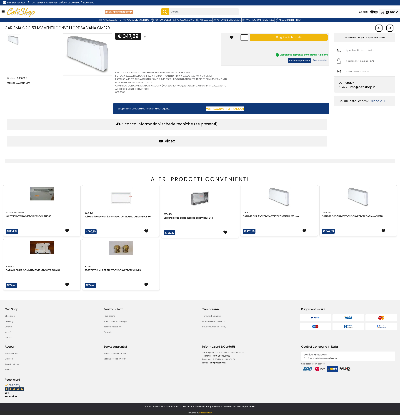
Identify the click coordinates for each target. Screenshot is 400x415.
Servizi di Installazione (115, 353)
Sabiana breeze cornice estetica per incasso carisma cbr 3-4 (118, 216)
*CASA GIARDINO (185, 19)
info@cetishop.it (16, 2)
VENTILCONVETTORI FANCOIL (225, 109)
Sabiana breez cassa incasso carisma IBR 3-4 (188, 217)
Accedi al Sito (11, 353)
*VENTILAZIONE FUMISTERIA (259, 19)
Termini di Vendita (211, 315)
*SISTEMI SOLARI (162, 19)
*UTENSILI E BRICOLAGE (228, 19)
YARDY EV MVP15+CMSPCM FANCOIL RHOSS (28, 216)
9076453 (89, 212)
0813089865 (38, 2)
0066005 (326, 212)
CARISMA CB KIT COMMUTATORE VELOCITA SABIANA (33, 270)
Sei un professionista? (115, 358)
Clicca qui (377, 101)
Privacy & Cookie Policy (214, 326)
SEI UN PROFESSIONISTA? (118, 12)
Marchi (8, 337)
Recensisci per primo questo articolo (365, 37)
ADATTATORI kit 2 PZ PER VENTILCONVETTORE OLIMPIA (113, 270)
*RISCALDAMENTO (111, 19)
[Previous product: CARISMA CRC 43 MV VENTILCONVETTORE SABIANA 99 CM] (379, 28)
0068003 (247, 212)
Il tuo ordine (109, 315)
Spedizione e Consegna (116, 321)
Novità (8, 332)
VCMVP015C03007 (15, 212)
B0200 (88, 266)
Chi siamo (10, 315)
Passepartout (205, 412)
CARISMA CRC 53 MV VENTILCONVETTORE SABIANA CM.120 (352, 216)
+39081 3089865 (221, 355)
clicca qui (333, 358)
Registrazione (12, 364)
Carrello (9, 358)
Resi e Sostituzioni (113, 326)
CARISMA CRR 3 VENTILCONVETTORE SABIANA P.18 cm (271, 216)
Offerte (8, 326)
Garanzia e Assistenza (213, 321)
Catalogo (9, 321)
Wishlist (8, 369)
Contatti (108, 332)
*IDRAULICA (205, 19)
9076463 (168, 214)
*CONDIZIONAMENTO (137, 19)
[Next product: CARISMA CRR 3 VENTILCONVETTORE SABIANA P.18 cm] (389, 28)
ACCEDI (363, 12)
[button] (165, 11)
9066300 (10, 266)
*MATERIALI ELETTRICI (290, 19)
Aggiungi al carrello (290, 37)
